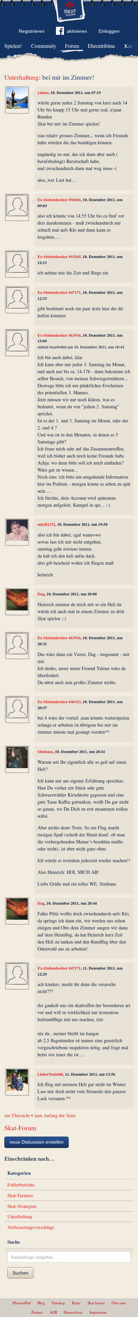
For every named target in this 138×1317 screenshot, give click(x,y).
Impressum (98, 1312)
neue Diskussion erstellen (36, 1142)
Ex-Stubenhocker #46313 (59, 702)
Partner (37, 1312)
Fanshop (58, 1302)
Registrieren (32, 31)
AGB (53, 1312)
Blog (41, 1302)
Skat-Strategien (22, 1206)
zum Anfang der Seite (55, 1115)
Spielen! (13, 45)
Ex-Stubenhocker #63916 (59, 335)
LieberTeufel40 (50, 1074)
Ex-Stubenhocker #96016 (59, 199)
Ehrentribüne (101, 45)
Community (43, 45)
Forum (72, 45)
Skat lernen (96, 1302)
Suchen (20, 1272)
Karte (76, 1302)
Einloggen (109, 31)
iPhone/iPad (21, 1302)
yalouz (43, 92)
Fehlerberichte (20, 1184)
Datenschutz (73, 1312)
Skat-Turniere (20, 1195)
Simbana (45, 751)
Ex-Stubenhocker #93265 (59, 256)
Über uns (119, 1302)
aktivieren (77, 31)
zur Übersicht (17, 1115)
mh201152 (46, 524)
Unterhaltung (21, 77)
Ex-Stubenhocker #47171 (59, 292)
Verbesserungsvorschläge (30, 1227)
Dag (41, 594)
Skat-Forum (20, 1127)
